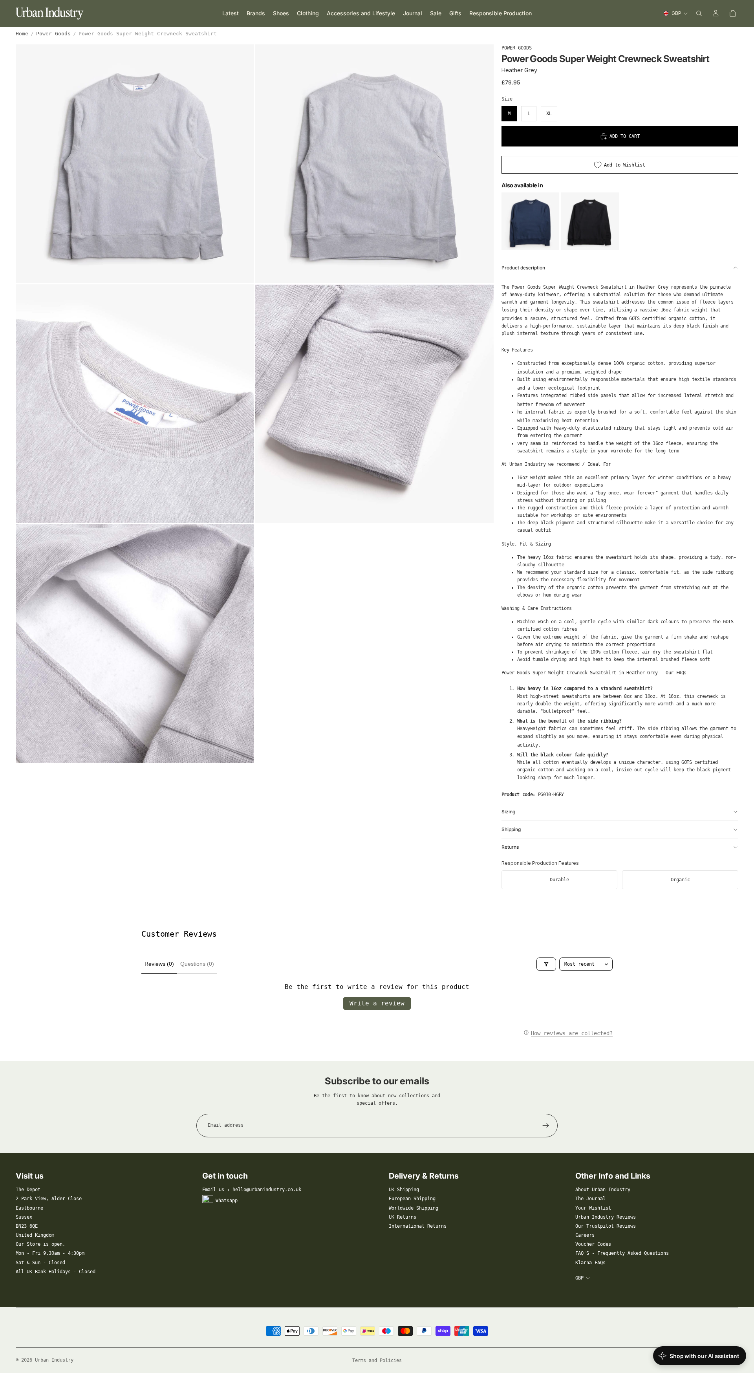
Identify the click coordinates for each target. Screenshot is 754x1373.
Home (22, 34)
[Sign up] (546, 1125)
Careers (585, 1235)
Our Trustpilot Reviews (605, 1226)
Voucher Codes (593, 1244)
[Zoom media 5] (135, 643)
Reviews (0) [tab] (159, 964)
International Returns (418, 1226)
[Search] (699, 13)
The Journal (590, 1198)
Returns (510, 847)
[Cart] (732, 13)
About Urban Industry (602, 1189)
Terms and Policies (377, 1360)
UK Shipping (404, 1189)
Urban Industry (54, 1360)
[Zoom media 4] (374, 403)
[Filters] (546, 964)
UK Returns (402, 1217)
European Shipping (412, 1198)
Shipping (511, 829)
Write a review (377, 1003)
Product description (523, 268)
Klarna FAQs (590, 1262)
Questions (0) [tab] (197, 964)
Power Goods (53, 34)
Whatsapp (227, 1200)
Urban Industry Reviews (605, 1217)
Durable (559, 879)
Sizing (508, 812)
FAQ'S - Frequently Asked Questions (622, 1253)
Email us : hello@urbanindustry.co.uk (251, 1189)
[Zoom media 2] (374, 163)
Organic (680, 879)
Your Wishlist (593, 1208)
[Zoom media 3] (135, 403)
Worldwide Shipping (413, 1208)
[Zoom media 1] (135, 163)
